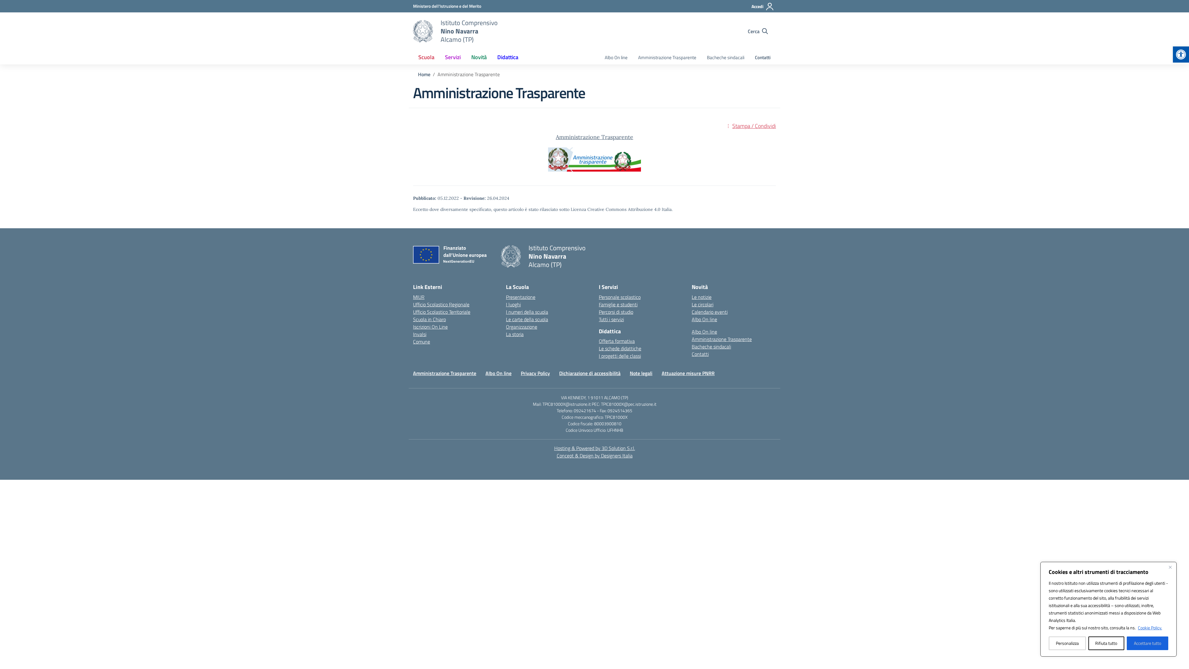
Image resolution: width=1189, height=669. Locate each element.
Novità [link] (479, 57)
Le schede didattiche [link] (620, 348)
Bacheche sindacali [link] (725, 57)
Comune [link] (421, 341)
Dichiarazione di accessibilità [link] (590, 373)
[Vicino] (1170, 567)
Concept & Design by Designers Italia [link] (595, 455)
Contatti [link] (763, 57)
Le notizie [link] (702, 297)
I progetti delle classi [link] (620, 356)
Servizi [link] (453, 57)
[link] (1181, 54)
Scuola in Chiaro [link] (429, 319)
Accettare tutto (1147, 643)
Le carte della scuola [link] (527, 319)
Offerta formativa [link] (617, 341)
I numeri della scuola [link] (527, 312)
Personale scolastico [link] (620, 297)
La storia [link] (515, 334)
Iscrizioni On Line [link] (430, 326)
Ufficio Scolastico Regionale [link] (441, 304)
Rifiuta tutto (1106, 643)
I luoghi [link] (513, 304)
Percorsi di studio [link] (616, 312)
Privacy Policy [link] (535, 373)
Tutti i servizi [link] (611, 319)
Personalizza (1067, 643)
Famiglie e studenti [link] (618, 304)
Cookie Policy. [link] (1150, 627)
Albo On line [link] (616, 57)
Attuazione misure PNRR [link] (688, 373)
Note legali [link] (641, 373)
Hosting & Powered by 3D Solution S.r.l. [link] (594, 448)
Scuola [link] (426, 57)
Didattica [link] (507, 57)
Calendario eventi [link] (710, 312)
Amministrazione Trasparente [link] (667, 57)
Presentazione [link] (520, 297)
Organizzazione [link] (521, 326)
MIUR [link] (419, 297)
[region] (1108, 609)
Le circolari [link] (702, 304)
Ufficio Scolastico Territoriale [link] (441, 312)
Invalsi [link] (419, 334)
